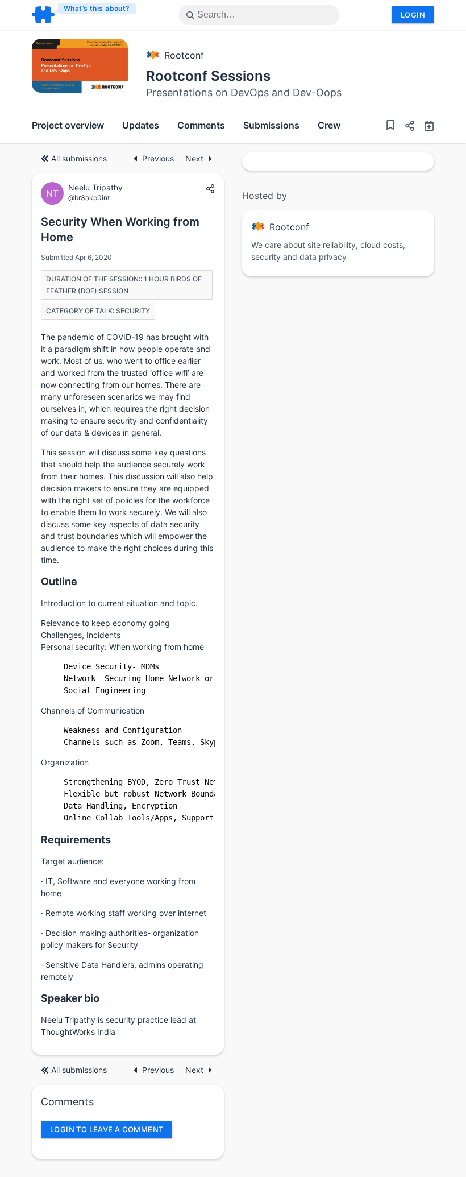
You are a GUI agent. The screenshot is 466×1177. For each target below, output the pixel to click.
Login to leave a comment (106, 1129)
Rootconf (184, 55)
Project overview (68, 125)
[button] (405, 127)
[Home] (84, 14)
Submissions (271, 125)
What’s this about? (97, 8)
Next (194, 158)
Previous (159, 158)
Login (413, 14)
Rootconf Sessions (208, 76)
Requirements (76, 840)
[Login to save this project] (390, 126)
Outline (59, 581)
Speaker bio (70, 998)
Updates (140, 125)
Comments (201, 125)
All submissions (79, 158)
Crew (329, 125)
